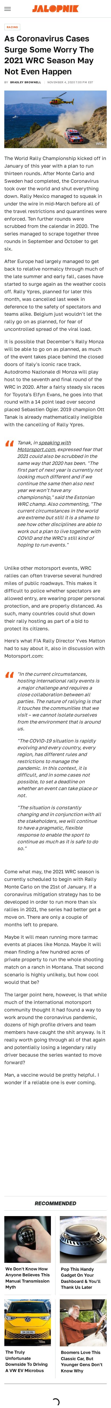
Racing (12, 27)
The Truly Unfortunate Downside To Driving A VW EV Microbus (26, 1361)
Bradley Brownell (25, 82)
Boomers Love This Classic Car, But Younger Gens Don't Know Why (81, 1361)
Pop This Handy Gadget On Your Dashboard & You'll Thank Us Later (80, 1278)
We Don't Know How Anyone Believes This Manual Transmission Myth (27, 1278)
